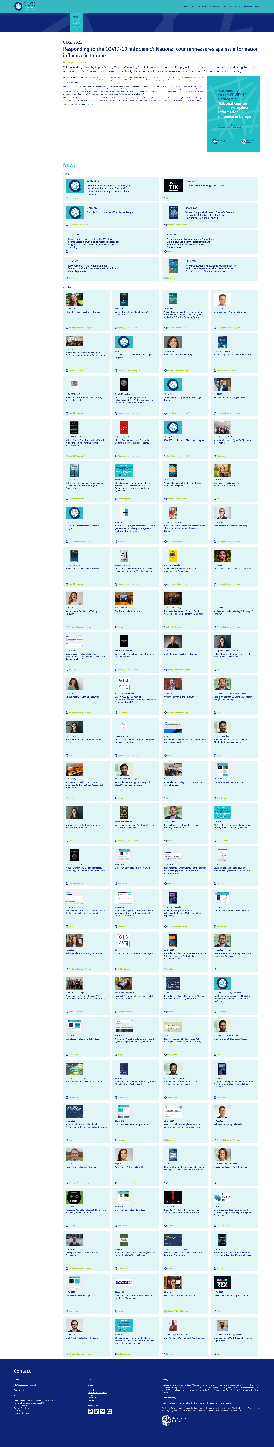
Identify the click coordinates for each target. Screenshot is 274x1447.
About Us (216, 6)
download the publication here (81, 104)
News (185, 6)
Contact (257, 6)
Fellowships (92, 1395)
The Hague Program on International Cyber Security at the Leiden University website (196, 1403)
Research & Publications (232, 6)
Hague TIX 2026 (204, 6)
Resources (248, 6)
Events (192, 6)
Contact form (19, 1390)
